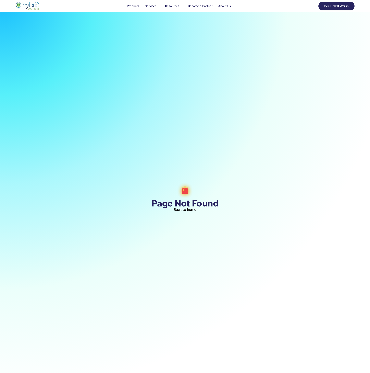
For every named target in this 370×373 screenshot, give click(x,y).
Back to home (185, 210)
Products (133, 6)
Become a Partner (200, 6)
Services (150, 6)
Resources (172, 6)
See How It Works (336, 6)
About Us (224, 6)
